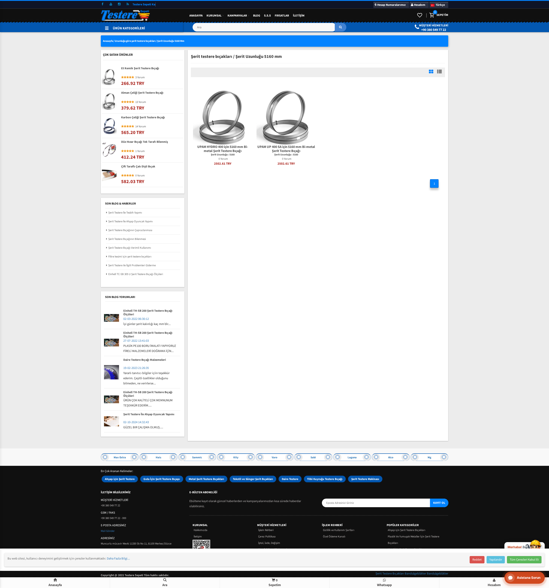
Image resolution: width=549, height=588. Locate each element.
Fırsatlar (282, 16)
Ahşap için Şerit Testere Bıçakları (406, 530)
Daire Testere (290, 479)
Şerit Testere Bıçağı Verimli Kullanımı (129, 248)
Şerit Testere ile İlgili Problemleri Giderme (132, 265)
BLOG (256, 16)
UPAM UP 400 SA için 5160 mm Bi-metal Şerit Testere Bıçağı (286, 149)
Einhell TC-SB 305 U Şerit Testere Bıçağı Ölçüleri (135, 274)
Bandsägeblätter (416, 573)
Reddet (477, 560)
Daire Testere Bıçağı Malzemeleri (144, 360)
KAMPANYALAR (237, 16)
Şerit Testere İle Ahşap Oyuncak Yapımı (130, 221)
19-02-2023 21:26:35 (136, 368)
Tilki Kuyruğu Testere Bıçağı (324, 479)
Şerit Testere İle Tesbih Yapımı (125, 213)
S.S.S (267, 16)
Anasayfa (196, 16)
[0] (431, 15)
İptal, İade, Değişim (269, 543)
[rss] (127, 4)
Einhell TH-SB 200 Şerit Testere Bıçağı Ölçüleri (147, 312)
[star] (122, 77)
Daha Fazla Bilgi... (118, 558)
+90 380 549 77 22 (433, 29)
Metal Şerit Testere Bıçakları (206, 479)
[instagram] (119, 4)
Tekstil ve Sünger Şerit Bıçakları (253, 479)
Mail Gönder (108, 531)
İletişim (299, 16)
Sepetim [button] (274, 582)
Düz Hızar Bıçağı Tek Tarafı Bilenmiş (144, 142)
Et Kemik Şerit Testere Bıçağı (140, 69)
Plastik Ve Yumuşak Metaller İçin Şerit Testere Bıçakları (413, 540)
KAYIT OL (439, 503)
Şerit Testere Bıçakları (390, 573)
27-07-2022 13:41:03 (136, 340)
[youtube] (110, 4)
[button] (269, 29)
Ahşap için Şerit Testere (120, 479)
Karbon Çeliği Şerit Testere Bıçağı (143, 118)
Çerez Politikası (267, 536)
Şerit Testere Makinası (365, 479)
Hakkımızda (200, 530)
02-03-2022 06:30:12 (136, 319)
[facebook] (102, 4)
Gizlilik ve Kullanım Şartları (338, 530)
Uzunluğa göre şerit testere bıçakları (135, 41)
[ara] (340, 27)
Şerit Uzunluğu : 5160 (223, 154)
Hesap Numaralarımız (391, 5)
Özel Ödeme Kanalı (334, 536)
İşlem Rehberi (266, 530)
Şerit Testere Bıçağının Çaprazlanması (130, 230)
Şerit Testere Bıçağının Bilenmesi (127, 239)
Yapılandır (495, 560)
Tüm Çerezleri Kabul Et (524, 560)
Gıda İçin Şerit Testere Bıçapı (161, 479)
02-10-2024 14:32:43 (136, 422)
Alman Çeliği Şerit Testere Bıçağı (142, 93)
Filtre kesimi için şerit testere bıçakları (129, 257)
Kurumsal (214, 16)
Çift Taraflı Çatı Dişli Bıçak (138, 167)
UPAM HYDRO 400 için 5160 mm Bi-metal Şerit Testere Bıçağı (222, 149)
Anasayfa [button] (55, 585)
